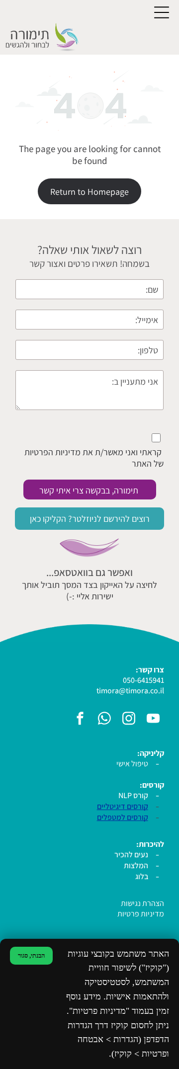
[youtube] (153, 720)
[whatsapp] (104, 720)
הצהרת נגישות (142, 903)
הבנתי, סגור (31, 955)
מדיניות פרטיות (140, 913)
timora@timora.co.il (130, 690)
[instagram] (129, 720)
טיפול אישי (132, 763)
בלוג (141, 876)
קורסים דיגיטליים (122, 806)
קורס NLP (133, 795)
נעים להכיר (131, 854)
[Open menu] (162, 12)
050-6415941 (143, 680)
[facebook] (80, 720)
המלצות (136, 865)
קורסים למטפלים (122, 817)
